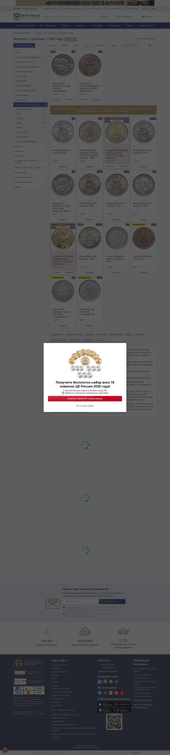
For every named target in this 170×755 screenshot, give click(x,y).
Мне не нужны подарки (85, 406)
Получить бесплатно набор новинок (85, 399)
